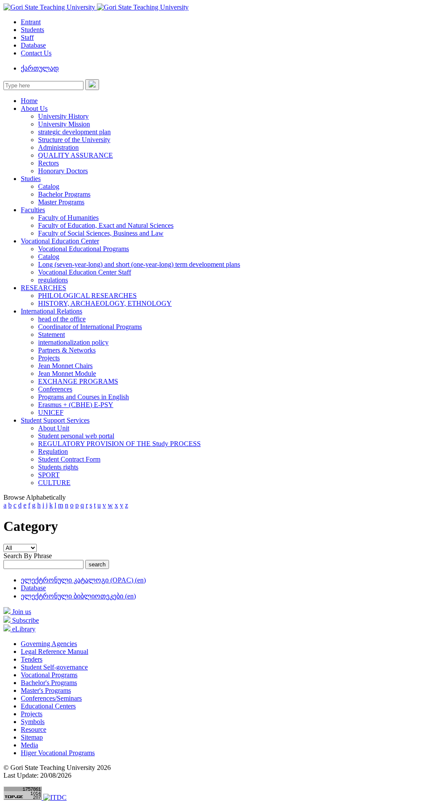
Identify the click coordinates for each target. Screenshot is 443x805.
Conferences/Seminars (51, 698)
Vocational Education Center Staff (84, 272)
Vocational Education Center (60, 241)
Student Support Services (55, 420)
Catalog (48, 186)
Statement (51, 334)
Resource (33, 729)
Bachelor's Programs (49, 682)
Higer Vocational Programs (58, 753)
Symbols (33, 721)
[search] (92, 84)
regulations (53, 280)
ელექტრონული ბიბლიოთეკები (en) (78, 596)
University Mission (64, 124)
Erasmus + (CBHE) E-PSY (75, 404)
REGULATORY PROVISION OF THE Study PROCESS (119, 443)
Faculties (33, 209)
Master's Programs (46, 690)
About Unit (53, 428)
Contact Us (36, 53)
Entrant (31, 22)
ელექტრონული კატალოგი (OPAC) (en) (83, 580)
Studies (31, 178)
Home (29, 100)
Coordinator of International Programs (90, 326)
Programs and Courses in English (83, 397)
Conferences (55, 389)
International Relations (51, 311)
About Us (34, 108)
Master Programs (61, 202)
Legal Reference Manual (54, 651)
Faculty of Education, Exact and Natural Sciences (105, 225)
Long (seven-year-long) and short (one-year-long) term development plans (139, 264)
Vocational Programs (49, 675)
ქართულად (40, 68)
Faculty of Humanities (68, 217)
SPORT (49, 474)
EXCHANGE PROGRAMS (78, 381)
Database (33, 45)
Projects (49, 358)
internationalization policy (73, 342)
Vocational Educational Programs (83, 248)
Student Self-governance (54, 667)
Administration (58, 147)
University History (63, 116)
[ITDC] (55, 797)
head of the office (62, 319)
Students (32, 29)
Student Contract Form (69, 459)
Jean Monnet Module (67, 373)
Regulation (53, 451)
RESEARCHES (43, 287)
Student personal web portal (76, 436)
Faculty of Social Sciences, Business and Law (101, 233)
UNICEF (51, 412)
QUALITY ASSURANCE (75, 155)
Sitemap (32, 737)
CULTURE (54, 482)
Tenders (31, 659)
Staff (27, 37)
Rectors (48, 163)
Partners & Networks (67, 350)
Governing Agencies (49, 643)
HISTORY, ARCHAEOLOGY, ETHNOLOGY (105, 303)
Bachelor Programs (64, 194)
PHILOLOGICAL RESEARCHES (87, 295)
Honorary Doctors (63, 171)
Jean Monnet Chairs (65, 365)
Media (29, 745)
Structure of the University (74, 139)
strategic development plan (74, 132)
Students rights (58, 467)
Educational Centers (48, 706)
